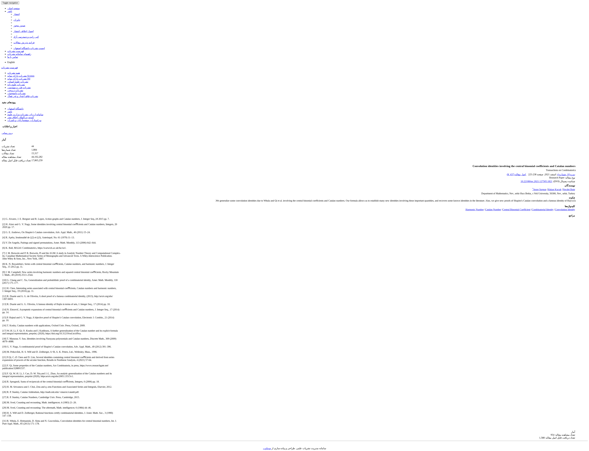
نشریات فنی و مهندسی (19, 87)
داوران (16, 20)
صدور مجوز (19, 25)
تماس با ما (12, 57)
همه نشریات (13, 73)
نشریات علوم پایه (16, 84)
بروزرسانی (7, 133)
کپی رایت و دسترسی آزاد (26, 37)
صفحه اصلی (13, 8)
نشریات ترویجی (15, 90)
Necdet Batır (569, 189)
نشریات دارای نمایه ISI (18, 78)
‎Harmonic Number (475, 209)
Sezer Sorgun (539, 189)
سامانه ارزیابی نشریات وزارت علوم (25, 114)
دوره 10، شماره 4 (566, 174)
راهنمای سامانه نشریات (19, 54)
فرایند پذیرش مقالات (24, 42)
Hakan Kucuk (554, 189)
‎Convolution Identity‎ (565, 209)
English (11, 62)
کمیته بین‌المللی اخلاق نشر (20, 117)
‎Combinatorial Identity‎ (543, 209)
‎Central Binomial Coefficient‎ (516, 209)
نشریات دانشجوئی (16, 93)
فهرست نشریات (15, 51)
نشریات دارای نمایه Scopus (20, 76)
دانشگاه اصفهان (15, 108)
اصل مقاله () (516, 174)
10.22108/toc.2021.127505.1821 (536, 181)
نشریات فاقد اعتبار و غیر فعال (22, 96)
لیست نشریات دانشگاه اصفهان (29, 48)
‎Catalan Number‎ (493, 209)
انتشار (16, 14)
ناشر (9, 11)
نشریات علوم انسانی (17, 81)
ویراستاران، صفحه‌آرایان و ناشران (24, 120)
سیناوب (267, 448)
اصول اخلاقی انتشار (23, 31)
